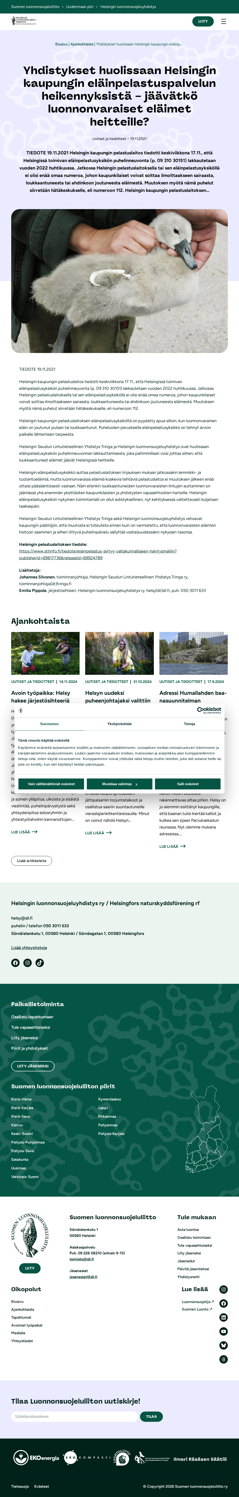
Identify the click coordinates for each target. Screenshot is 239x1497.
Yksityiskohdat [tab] (119, 724)
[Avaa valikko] (223, 21)
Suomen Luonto (195, 1309)
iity (30, 1268)
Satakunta (19, 1159)
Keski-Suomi (22, 1133)
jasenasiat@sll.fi (83, 1277)
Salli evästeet (188, 784)
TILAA (151, 1416)
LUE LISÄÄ (20, 832)
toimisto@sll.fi (82, 1259)
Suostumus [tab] (49, 724)
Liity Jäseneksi (33, 1066)
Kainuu (17, 1125)
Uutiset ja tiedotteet (32, 681)
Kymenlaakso (109, 1099)
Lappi (103, 1108)
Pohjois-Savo (22, 1151)
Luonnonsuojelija (196, 1302)
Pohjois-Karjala (111, 1133)
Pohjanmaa (107, 1125)
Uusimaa (18, 1168)
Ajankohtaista (81, 44)
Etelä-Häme (21, 1099)
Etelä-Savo (20, 1116)
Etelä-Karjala (22, 1108)
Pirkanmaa (107, 1116)
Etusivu (61, 44)
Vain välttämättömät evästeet (51, 784)
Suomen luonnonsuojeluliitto (35, 6)
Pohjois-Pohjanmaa (28, 1142)
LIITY (203, 21)
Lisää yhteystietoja (29, 947)
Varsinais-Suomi (25, 1177)
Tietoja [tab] (189, 724)
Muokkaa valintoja (117, 784)
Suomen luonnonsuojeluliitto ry (201, 1486)
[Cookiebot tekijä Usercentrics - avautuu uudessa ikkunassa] (200, 710)
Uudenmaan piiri (79, 6)
